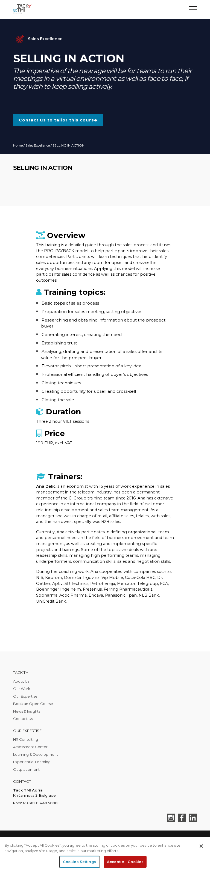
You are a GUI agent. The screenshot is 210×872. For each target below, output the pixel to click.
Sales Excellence (37, 145)
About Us (21, 681)
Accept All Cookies (125, 861)
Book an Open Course (33, 703)
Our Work (21, 688)
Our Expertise (25, 696)
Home (18, 145)
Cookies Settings (79, 861)
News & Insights (26, 711)
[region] (105, 854)
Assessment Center (30, 747)
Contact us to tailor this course (58, 120)
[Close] (201, 846)
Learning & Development (35, 754)
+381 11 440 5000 (42, 803)
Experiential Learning (32, 762)
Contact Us (23, 718)
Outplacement (26, 769)
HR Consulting (25, 739)
